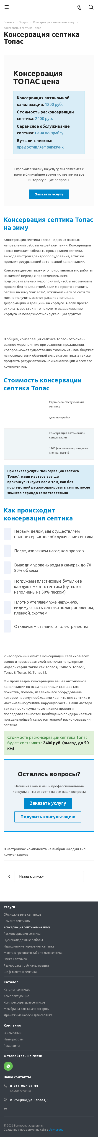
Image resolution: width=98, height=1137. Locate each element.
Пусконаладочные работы (23, 940)
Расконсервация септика (22, 933)
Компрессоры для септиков (25, 1002)
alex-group (56, 1129)
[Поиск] (91, 7)
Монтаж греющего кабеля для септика (33, 953)
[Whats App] (8, 1066)
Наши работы (13, 1039)
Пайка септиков (15, 959)
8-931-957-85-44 (24, 1086)
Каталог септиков (17, 989)
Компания (12, 1025)
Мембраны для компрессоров (26, 1009)
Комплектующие (16, 996)
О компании (12, 1033)
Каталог (11, 982)
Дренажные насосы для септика (28, 1015)
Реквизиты (12, 1045)
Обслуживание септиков (22, 914)
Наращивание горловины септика (29, 946)
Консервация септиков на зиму (27, 927)
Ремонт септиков (17, 921)
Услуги (9, 907)
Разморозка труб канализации (26, 965)
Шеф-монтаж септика (20, 972)
